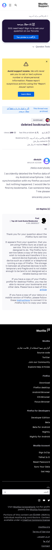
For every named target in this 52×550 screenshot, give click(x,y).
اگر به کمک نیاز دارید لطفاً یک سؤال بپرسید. (18, 110)
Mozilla (43, 331)
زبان (48, 487)
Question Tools (43, 47)
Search (16, 5)
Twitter (46, 357)
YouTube (44, 500)
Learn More (26, 94)
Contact (45, 546)
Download (44, 383)
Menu (10, 5)
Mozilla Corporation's (24, 507)
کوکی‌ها (46, 541)
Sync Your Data (42, 466)
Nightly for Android (40, 436)
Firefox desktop (41, 387)
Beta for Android (41, 427)
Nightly (46, 432)
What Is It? (44, 457)
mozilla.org (44, 527)
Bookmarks (21, 138)
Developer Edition (40, 417)
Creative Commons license (36, 520)
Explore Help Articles (39, 367)
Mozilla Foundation (40, 509)
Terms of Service (41, 531)
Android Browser (41, 392)
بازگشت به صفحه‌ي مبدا (26, 37)
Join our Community (39, 362)
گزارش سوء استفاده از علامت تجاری (33, 348)
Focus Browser (42, 402)
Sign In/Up (44, 452)
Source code (43, 352)
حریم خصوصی (43, 536)
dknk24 (37, 159)
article (43, 289)
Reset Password (41, 462)
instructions (23, 300)
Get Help (45, 471)
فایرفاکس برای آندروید (37, 16)
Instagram (39, 500)
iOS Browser (43, 397)
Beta (47, 422)
